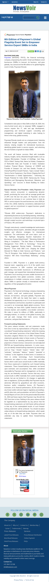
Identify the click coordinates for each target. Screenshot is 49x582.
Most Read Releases (11, 538)
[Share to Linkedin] (40, 51)
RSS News (22, 476)
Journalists (15, 2)
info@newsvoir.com (10, 567)
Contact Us (44, 2)
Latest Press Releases (11, 535)
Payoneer (28, 35)
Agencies (4, 2)
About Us (36, 2)
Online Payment (29, 538)
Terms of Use (29, 580)
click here (22, 474)
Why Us (15, 525)
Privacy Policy (18, 580)
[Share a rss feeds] (16, 476)
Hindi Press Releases (11, 541)
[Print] (43, 51)
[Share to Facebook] (36, 51)
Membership (34, 525)
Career (7, 528)
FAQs (26, 541)
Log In (4, 17)
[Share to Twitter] (38, 51)
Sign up (10, 17)
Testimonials (16, 528)
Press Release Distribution (33, 535)
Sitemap (26, 528)
